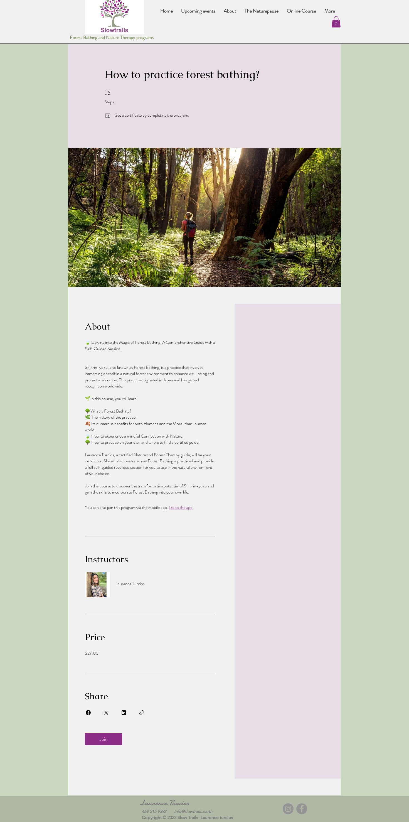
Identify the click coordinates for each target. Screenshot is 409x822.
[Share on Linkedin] (123, 712)
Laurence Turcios (164, 803)
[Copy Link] (141, 712)
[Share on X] (106, 712)
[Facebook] (301, 808)
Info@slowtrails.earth (193, 811)
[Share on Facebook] (88, 712)
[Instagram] (288, 808)
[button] (336, 22)
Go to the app (181, 507)
